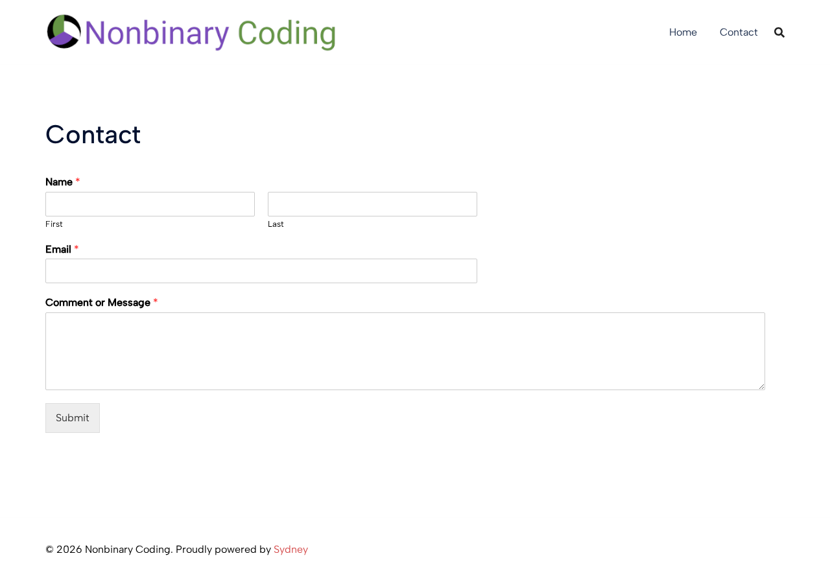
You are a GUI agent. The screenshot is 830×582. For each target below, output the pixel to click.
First (54, 224)
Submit (72, 418)
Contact (739, 32)
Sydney (291, 549)
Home (683, 32)
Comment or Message (101, 302)
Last (276, 224)
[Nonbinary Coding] (192, 31)
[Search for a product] (779, 32)
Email (62, 249)
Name (62, 182)
